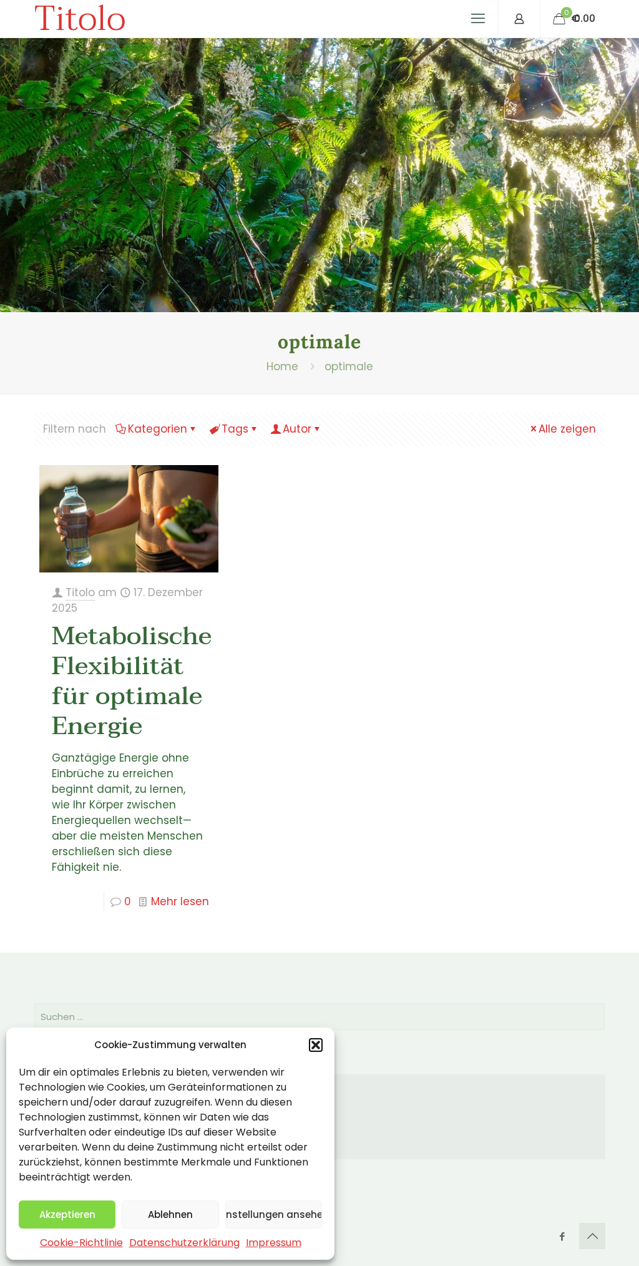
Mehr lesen (180, 901)
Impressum (273, 1242)
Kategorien (157, 428)
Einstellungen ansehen (273, 1214)
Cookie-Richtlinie (81, 1242)
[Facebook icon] (562, 1236)
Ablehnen (170, 1214)
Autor (297, 428)
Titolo (79, 18)
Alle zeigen (567, 428)
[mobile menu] (478, 18)
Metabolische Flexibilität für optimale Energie (132, 681)
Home (282, 366)
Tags (235, 428)
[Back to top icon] (592, 1236)
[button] (316, 1045)
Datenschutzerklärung (184, 1242)
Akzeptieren (67, 1214)
